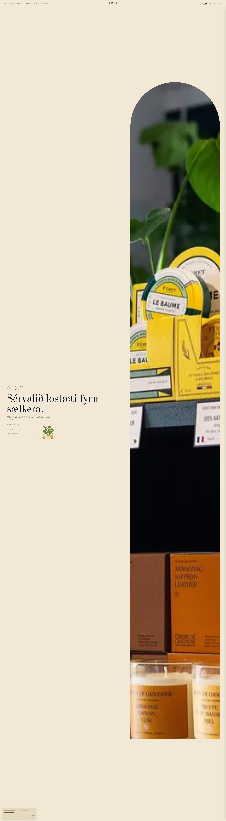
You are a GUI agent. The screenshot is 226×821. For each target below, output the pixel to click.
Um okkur (45, 3)
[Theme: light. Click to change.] (210, 3)
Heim (5, 3)
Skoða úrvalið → (13, 424)
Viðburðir (36, 3)
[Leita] (215, 3)
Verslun (11, 3)
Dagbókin (28, 3)
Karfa (220, 3)
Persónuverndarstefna (9, 812)
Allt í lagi (29, 815)
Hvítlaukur (19, 3)
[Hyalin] (113, 3)
